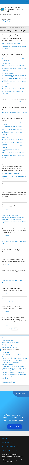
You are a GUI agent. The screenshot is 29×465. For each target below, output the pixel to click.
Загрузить (7, 186)
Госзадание (5, 352)
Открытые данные (7, 338)
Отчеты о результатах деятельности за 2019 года (14, 242)
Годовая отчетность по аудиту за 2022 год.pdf (13, 102)
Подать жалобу (14, 426)
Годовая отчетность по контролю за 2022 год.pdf (14, 112)
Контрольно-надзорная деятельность (13, 372)
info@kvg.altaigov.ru (6, 21)
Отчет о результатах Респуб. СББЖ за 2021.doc (14, 159)
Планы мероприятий (8, 340)
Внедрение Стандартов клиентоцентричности (9, 381)
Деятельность (4, 27)
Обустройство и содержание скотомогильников (10, 363)
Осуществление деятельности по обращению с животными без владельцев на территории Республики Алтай (14, 358)
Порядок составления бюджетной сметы (14, 374)
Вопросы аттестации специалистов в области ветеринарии (12, 300)
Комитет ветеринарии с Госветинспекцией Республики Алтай (16, 9)
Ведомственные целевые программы (13, 342)
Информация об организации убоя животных (12, 377)
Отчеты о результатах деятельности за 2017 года (14, 281)
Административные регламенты (11, 354)
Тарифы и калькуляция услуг (10, 345)
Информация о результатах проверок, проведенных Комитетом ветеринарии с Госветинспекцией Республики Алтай (14, 368)
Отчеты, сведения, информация (18, 27)
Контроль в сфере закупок (9, 347)
